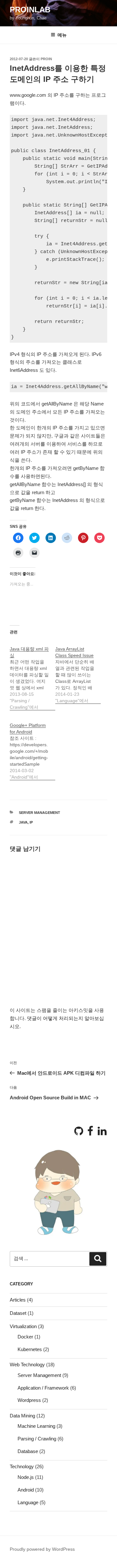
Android (26, 1490)
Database (28, 1451)
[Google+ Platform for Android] (32, 747)
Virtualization (23, 1326)
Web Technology (27, 1364)
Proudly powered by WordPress (42, 1549)
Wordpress (29, 1400)
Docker (25, 1336)
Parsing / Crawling (37, 1438)
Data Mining (22, 1415)
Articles (18, 1300)
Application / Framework (43, 1388)
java (23, 822)
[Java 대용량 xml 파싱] (32, 674)
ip (31, 822)
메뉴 (62, 35)
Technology (22, 1466)
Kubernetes (30, 1349)
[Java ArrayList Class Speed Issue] (78, 671)
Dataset (18, 1313)
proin (46, 59)
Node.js (26, 1477)
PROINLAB (30, 9)
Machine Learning (36, 1426)
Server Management (39, 813)
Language (28, 1502)
